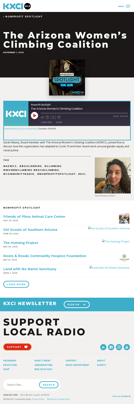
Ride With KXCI (43, 369)
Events (101, 364)
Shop (6, 369)
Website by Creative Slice (58, 399)
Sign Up (73, 304)
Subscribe (46, 122)
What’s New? (42, 360)
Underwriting (43, 364)
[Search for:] (22, 384)
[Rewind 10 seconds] (47, 117)
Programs (9, 360)
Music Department (78, 364)
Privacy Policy (38, 399)
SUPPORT (14, 347)
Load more (16, 284)
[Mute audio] (42, 117)
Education (10, 364)
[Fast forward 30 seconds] (59, 117)
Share (59, 122)
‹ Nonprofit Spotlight (23, 16)
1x (53, 117)
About (101, 360)
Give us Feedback (122, 396)
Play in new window (28, 128)
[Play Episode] (34, 115)
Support (71, 360)
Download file (10, 128)
